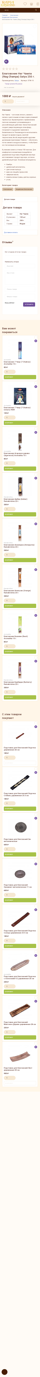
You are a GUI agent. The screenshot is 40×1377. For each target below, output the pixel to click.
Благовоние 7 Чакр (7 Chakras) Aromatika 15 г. (17, 363)
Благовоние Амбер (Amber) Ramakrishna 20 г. (15, 500)
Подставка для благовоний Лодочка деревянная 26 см (20, 749)
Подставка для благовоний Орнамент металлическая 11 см (18, 886)
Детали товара (9, 199)
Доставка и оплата (10, 232)
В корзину (21, 101)
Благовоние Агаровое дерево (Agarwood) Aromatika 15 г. (17, 454)
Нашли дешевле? (18, 96)
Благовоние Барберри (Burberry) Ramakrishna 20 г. (18, 683)
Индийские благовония (24, 189)
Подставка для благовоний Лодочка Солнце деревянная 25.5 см (20, 932)
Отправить (29, 304)
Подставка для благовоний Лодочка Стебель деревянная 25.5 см (20, 794)
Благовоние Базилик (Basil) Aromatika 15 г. (16, 637)
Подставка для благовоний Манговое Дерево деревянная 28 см (20, 1023)
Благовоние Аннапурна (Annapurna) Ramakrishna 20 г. (19, 546)
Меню (7, 10)
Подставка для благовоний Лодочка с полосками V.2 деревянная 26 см (20, 977)
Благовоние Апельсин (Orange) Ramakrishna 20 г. (17, 592)
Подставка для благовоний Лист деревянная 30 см (18, 1069)
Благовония (8, 189)
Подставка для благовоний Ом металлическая (17, 840)
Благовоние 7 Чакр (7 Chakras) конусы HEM (17, 409)
